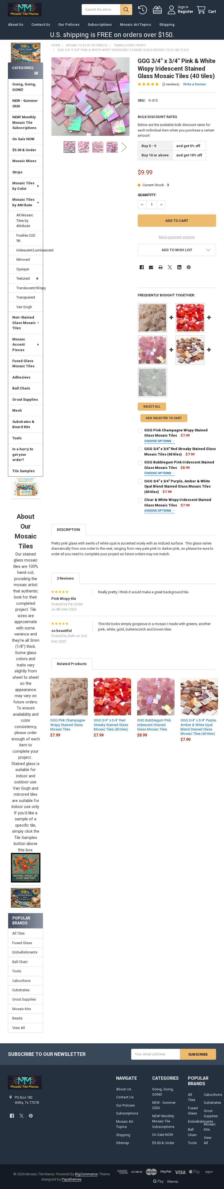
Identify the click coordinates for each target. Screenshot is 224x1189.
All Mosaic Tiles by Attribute (24, 220)
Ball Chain (21, 388)
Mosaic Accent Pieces (18, 344)
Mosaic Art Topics (135, 24)
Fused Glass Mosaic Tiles (23, 363)
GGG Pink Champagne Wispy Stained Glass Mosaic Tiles (67, 724)
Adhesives (21, 377)
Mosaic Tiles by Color (23, 186)
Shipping (167, 24)
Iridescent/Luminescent (29, 250)
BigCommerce (86, 1174)
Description (68, 530)
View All (18, 1028)
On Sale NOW (23, 139)
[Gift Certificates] (158, 10)
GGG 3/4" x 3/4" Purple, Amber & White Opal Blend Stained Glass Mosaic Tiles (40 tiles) (177, 486)
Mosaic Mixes (24, 161)
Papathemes (71, 1179)
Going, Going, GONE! (24, 87)
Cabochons (21, 981)
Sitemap (122, 1143)
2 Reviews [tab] (65, 578)
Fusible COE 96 (25, 238)
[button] (25, 486)
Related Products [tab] (72, 664)
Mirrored (23, 259)
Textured (23, 278)
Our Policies (68, 24)
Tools (17, 438)
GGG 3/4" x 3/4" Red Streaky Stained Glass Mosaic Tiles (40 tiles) (111, 724)
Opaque (22, 269)
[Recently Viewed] (144, 10)
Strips (17, 172)
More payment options (177, 237)
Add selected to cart (164, 418)
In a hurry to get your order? (22, 454)
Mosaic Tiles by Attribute (23, 202)
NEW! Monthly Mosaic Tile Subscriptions (24, 122)
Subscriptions (100, 24)
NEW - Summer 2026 (25, 103)
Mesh (17, 410)
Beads (17, 1018)
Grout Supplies (25, 399)
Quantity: (147, 195)
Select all (151, 406)
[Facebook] (142, 267)
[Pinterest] (189, 267)
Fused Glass (22, 943)
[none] (90, 96)
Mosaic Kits (21, 1009)
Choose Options (158, 441)
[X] (170, 267)
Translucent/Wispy (29, 288)
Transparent (25, 297)
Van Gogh (24, 307)
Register (185, 11)
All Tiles (18, 933)
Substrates (21, 990)
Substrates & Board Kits (23, 424)
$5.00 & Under (24, 150)
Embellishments (24, 952)
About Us (15, 24)
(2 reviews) (170, 84)
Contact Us (40, 24)
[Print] (160, 267)
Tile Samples (23, 471)
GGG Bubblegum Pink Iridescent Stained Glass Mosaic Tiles (154, 724)
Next (124, 147)
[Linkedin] (179, 267)
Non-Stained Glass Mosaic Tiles (24, 322)
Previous (56, 147)
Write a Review (194, 84)
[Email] (151, 267)
